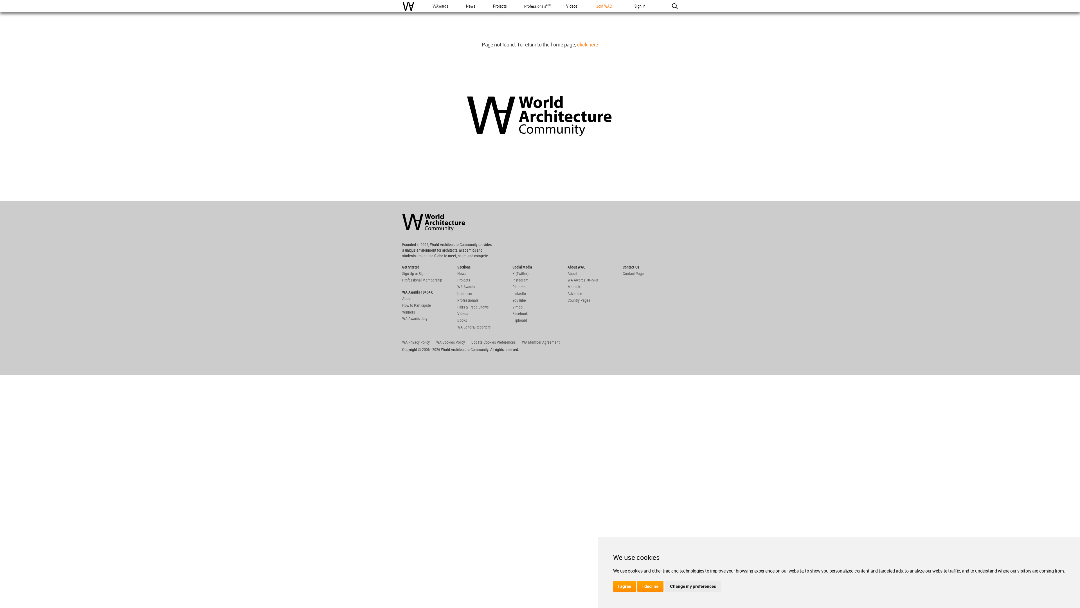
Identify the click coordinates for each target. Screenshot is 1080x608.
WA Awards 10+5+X (583, 280)
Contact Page (633, 273)
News (461, 273)
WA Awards (466, 287)
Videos (462, 313)
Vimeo (517, 307)
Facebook (520, 313)
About (406, 298)
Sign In (424, 273)
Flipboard (519, 320)
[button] (675, 6)
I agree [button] (624, 586)
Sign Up (408, 273)
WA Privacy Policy (416, 342)
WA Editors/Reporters (473, 327)
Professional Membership (422, 280)
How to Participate (416, 305)
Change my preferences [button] (693, 586)
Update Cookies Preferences (493, 342)
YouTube (519, 300)
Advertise (575, 293)
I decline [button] (650, 586)
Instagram (520, 280)
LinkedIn (519, 293)
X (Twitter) (520, 273)
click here (587, 44)
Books (462, 320)
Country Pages (579, 300)
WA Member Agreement (541, 342)
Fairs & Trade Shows (473, 307)
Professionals (467, 300)
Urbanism (464, 293)
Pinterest (519, 287)
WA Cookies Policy (450, 342)
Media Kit (575, 287)
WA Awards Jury (415, 318)
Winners (408, 312)
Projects (463, 280)
